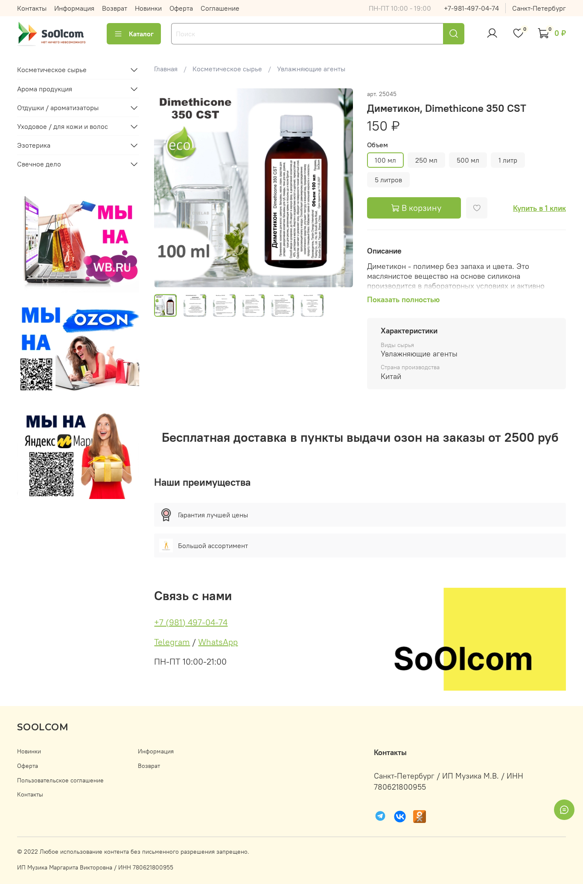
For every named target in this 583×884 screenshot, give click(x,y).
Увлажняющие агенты (311, 68)
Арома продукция (44, 89)
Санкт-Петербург (539, 8)
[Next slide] (339, 188)
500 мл (468, 160)
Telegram (172, 641)
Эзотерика (33, 145)
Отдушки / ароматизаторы (58, 107)
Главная (166, 68)
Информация (74, 8)
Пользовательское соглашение (60, 780)
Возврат (114, 8)
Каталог (141, 33)
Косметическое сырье (227, 68)
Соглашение (220, 8)
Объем (377, 145)
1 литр (507, 160)
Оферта (181, 8)
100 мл (385, 160)
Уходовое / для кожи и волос (62, 126)
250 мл (426, 160)
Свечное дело (39, 164)
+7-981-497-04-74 (471, 8)
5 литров (388, 179)
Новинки (148, 8)
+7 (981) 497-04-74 (190, 622)
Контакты (32, 8)
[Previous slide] (167, 188)
